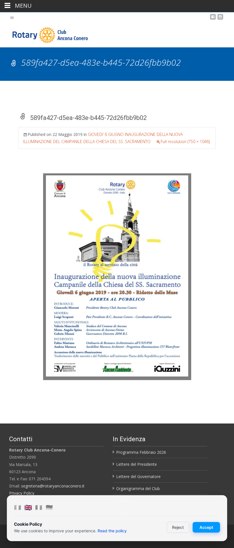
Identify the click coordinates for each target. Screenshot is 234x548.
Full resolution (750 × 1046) (185, 141)
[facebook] (213, 19)
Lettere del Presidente (136, 464)
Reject (178, 527)
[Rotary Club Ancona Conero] (44, 33)
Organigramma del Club (138, 488)
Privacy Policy (21, 493)
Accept (206, 527)
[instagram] (220, 19)
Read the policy (112, 530)
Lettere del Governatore (138, 476)
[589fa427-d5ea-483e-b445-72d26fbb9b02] (117, 276)
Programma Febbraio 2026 (141, 452)
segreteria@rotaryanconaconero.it (52, 486)
